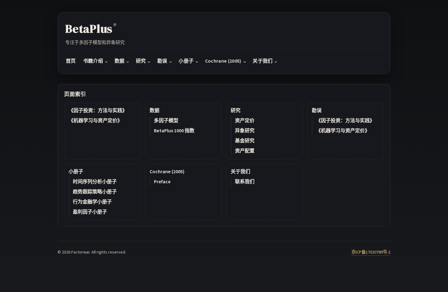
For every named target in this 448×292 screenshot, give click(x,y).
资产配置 (244, 151)
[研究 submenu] (149, 61)
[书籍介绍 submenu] (106, 61)
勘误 (317, 110)
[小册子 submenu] (196, 61)
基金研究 (244, 140)
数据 (154, 110)
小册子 (76, 171)
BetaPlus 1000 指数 (174, 130)
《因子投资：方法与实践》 (98, 110)
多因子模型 (166, 120)
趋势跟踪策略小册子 (95, 191)
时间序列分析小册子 (95, 181)
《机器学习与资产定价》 (95, 120)
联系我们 (244, 181)
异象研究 (244, 130)
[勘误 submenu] (170, 61)
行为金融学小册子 (92, 202)
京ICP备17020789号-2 (370, 252)
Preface (162, 181)
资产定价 (244, 120)
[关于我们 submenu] (275, 61)
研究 (235, 110)
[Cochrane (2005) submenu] (244, 61)
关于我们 (240, 171)
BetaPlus (90, 28)
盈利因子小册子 (90, 212)
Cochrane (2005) (167, 171)
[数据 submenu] (127, 61)
